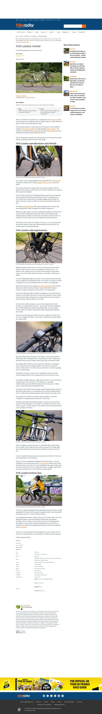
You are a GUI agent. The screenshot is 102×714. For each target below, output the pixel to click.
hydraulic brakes (28, 206)
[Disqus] (40, 657)
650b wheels (57, 181)
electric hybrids (51, 129)
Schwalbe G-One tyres (43, 182)
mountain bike (44, 463)
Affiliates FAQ (26, 42)
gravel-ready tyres (52, 131)
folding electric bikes (28, 129)
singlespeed (37, 131)
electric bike (54, 119)
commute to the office (45, 286)
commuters (23, 527)
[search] (84, 26)
